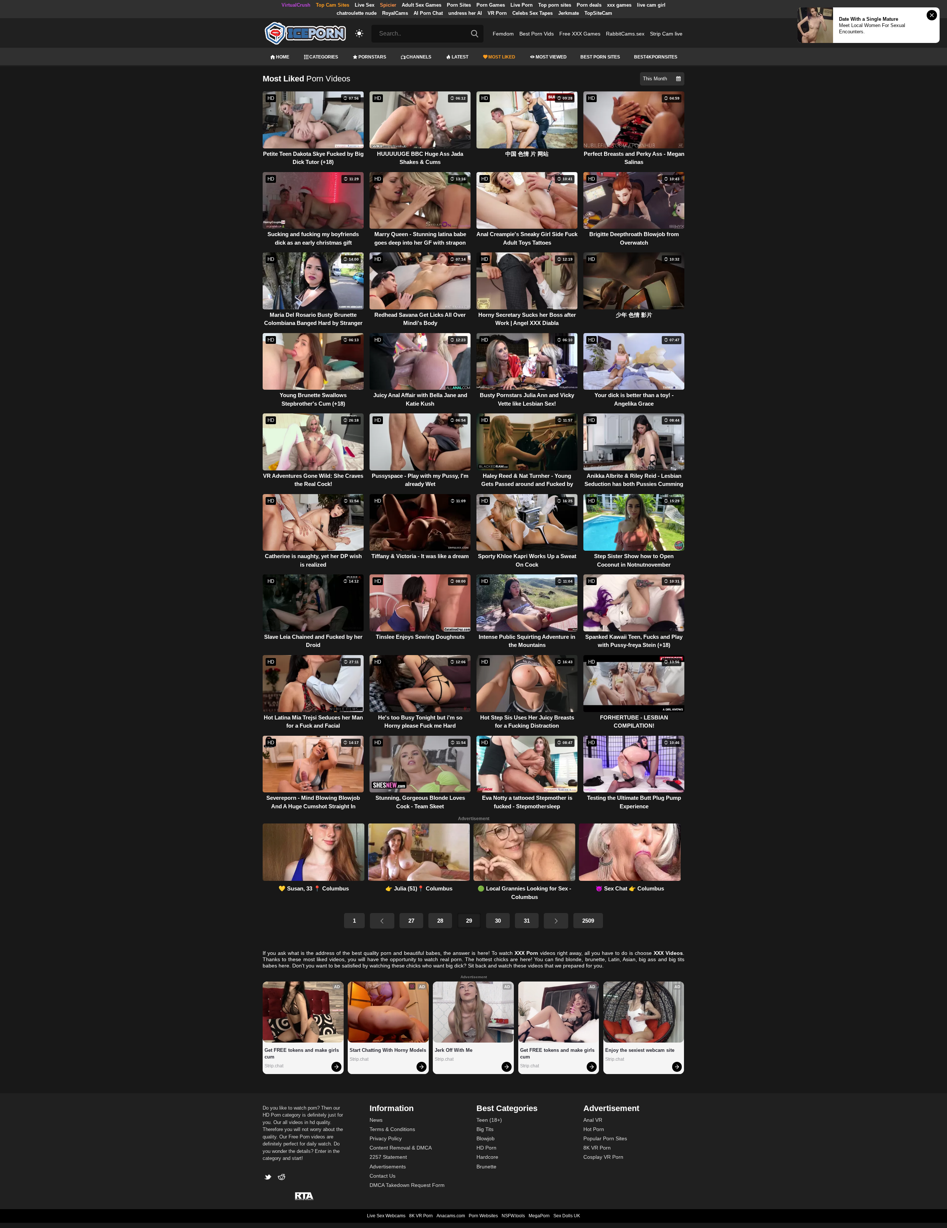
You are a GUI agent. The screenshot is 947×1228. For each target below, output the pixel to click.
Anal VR (592, 1120)
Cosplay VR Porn (603, 1157)
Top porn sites (554, 5)
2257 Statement (388, 1157)
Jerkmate (568, 13)
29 (469, 920)
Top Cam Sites (332, 5)
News (376, 1120)
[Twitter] (269, 1178)
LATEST (460, 57)
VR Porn (497, 13)
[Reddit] (282, 1178)
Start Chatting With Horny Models (388, 1050)
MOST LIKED (501, 57)
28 (440, 920)
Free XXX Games (579, 34)
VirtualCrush (296, 5)
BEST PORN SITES (600, 57)
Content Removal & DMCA (401, 1148)
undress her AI (465, 13)
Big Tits (484, 1129)
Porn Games (490, 5)
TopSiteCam (598, 13)
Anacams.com (451, 1215)
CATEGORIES (323, 57)
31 (527, 920)
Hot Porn (593, 1129)
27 (411, 920)
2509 (588, 920)
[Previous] (382, 921)
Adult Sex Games (421, 5)
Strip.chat (273, 1065)
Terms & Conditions (392, 1129)
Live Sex (364, 5)
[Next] (556, 921)
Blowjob (485, 1138)
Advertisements (388, 1167)
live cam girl (651, 5)
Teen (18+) (489, 1120)
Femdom (503, 34)
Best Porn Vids (536, 34)
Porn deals (589, 5)
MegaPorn (539, 1215)
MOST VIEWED (551, 57)
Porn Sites (459, 5)
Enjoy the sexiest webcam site (639, 1050)
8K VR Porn (597, 1148)
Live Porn (521, 5)
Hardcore (487, 1157)
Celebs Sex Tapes (532, 13)
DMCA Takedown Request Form (407, 1185)
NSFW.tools (513, 1215)
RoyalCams (395, 13)
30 (498, 920)
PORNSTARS (372, 57)
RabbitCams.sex (625, 34)
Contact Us (382, 1176)
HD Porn (486, 1148)
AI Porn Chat (428, 13)
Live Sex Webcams (386, 1215)
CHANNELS (418, 57)
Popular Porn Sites (605, 1138)
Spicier (388, 5)
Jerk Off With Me (453, 1050)
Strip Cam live (666, 34)
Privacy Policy (386, 1138)
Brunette (486, 1167)
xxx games (619, 5)
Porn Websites (483, 1215)
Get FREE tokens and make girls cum (302, 1053)
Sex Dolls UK (566, 1215)
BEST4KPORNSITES (655, 57)
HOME (282, 57)
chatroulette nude (357, 13)
